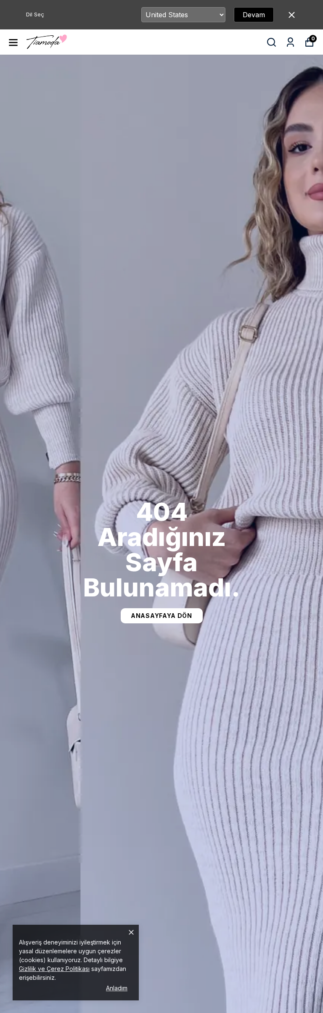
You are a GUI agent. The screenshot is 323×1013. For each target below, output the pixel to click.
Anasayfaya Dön (161, 615)
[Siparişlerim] (290, 42)
